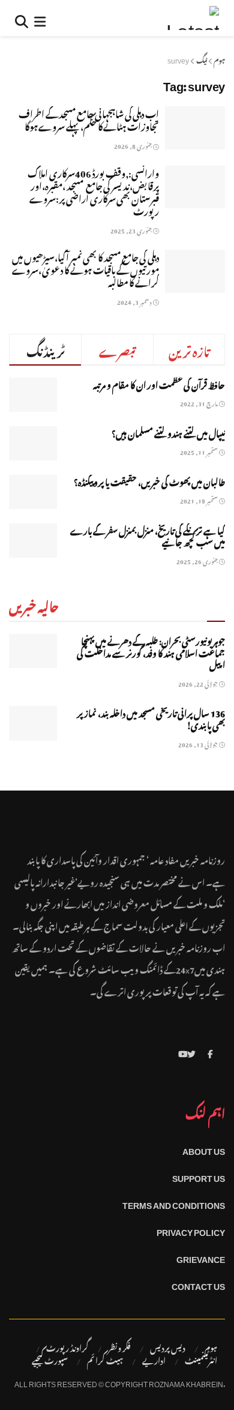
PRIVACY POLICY (191, 1230)
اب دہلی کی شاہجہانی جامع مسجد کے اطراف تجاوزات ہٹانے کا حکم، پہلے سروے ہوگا (89, 118)
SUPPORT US (198, 1176)
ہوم (219, 59)
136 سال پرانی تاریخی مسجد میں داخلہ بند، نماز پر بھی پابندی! (151, 717)
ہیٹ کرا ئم (105, 1359)
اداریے (154, 1359)
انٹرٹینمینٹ (201, 1359)
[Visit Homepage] (192, 18)
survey (178, 59)
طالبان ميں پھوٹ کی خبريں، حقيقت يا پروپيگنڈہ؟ (149, 480)
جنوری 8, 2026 (133, 144)
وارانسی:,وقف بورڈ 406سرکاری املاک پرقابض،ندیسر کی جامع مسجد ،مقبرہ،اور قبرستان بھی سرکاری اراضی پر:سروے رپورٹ (93, 190)
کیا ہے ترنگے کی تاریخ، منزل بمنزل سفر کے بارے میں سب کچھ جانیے (147, 535)
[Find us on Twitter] (191, 1052)
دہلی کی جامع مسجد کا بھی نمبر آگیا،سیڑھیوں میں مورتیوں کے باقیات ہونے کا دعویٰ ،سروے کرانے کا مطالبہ (85, 268)
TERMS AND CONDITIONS (173, 1203)
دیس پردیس (167, 1347)
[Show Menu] (40, 18)
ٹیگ (201, 59)
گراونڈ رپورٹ (67, 1347)
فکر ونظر (119, 1347)
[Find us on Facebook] (210, 1052)
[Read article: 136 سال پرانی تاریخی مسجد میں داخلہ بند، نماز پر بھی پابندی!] (33, 723)
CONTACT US (198, 1284)
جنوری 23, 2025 (131, 229)
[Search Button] (21, 18)
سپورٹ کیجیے (50, 1359)
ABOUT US (203, 1149)
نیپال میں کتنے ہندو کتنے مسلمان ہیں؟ (168, 431)
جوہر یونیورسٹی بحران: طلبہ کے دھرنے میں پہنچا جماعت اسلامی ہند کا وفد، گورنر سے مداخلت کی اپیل (151, 651)
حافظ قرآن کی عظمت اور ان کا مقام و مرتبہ (159, 383)
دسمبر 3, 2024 (135, 301)
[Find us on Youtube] (183, 1052)
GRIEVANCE (200, 1257)
